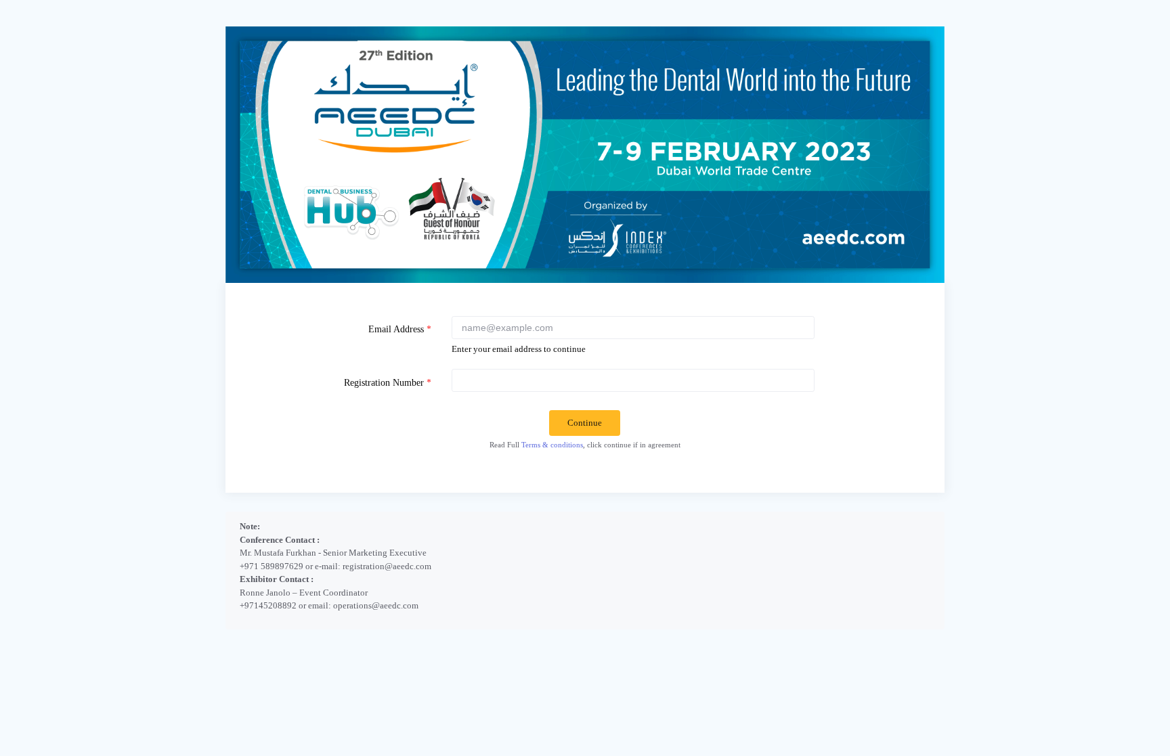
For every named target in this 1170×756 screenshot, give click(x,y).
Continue (584, 423)
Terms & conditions (552, 445)
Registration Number (387, 382)
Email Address (399, 329)
